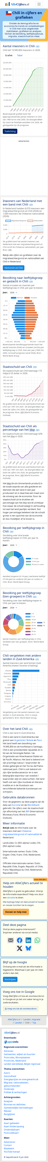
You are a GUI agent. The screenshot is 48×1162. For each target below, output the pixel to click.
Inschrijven (10, 979)
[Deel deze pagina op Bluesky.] (28, 948)
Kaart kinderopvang (14, 1126)
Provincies (9, 1060)
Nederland (20, 1060)
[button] (38, 46)
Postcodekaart (11, 1132)
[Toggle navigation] (39, 4)
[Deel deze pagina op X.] (19, 948)
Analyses (8, 1101)
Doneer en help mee (16, 911)
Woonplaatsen (22, 1057)
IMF (27, 811)
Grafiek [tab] (9, 55)
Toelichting (10, 131)
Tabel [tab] (19, 55)
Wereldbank (33, 804)
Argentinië (19, 740)
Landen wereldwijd (13, 1063)
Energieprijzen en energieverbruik (21, 1079)
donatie (11, 897)
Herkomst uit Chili (14, 267)
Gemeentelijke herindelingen (18, 1107)
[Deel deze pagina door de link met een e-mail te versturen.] (10, 940)
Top (34, 1022)
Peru (39, 740)
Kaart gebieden (11, 1123)
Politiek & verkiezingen (15, 1092)
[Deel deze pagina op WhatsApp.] (37, 940)
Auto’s (7, 1072)
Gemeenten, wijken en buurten (19, 1054)
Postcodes (9, 1057)
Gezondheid (10, 1076)
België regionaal (32, 1063)
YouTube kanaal (12, 1151)
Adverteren (9, 1141)
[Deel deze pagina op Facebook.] (19, 940)
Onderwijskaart (12, 1129)
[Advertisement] (24, 169)
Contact (8, 1145)
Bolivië (30, 740)
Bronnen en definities (15, 1104)
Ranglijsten (9, 1114)
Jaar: (5, 292)
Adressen (8, 1051)
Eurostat (16, 804)
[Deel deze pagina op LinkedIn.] (28, 940)
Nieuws (7, 1110)
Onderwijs (9, 1089)
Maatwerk (9, 1148)
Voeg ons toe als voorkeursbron (22, 1008)
